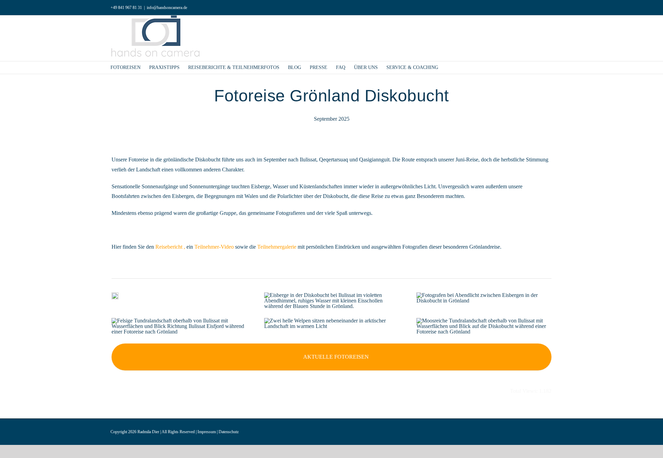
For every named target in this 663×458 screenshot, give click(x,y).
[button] (449, 67)
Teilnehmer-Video (214, 247)
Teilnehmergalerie (276, 247)
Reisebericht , (170, 247)
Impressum (207, 431)
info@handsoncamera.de (167, 7)
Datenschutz (229, 431)
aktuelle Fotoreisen (336, 357)
